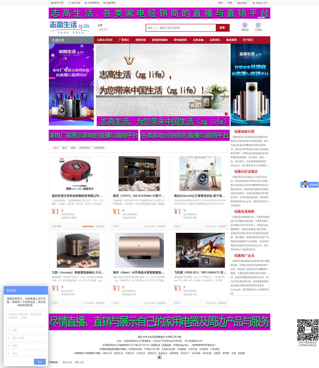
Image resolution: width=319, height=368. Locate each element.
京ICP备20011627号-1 (140, 345)
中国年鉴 (192, 349)
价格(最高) (99, 147)
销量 (73, 147)
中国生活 (129, 353)
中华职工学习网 (152, 349)
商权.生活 (67, 362)
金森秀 (217, 353)
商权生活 (118, 353)
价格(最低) (84, 147)
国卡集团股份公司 (193, 341)
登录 (220, 2)
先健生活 (151, 353)
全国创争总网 (168, 349)
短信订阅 (75, 2)
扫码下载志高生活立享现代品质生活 (307, 344)
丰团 (233, 353)
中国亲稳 (214, 349)
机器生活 (162, 353)
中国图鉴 (181, 349)
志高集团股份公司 (133, 341)
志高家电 (173, 353)
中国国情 (203, 349)
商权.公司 (79, 362)
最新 (64, 147)
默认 (56, 147)
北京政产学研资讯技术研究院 (167, 341)
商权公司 (107, 353)
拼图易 (241, 353)
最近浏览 (242, 3)
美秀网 (226, 353)
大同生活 (140, 353)
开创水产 (185, 353)
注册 (229, 2)
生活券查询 (93, 2)
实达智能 (196, 353)
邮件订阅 (58, 2)
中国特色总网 (135, 349)
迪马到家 (207, 353)
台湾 (100, 25)
